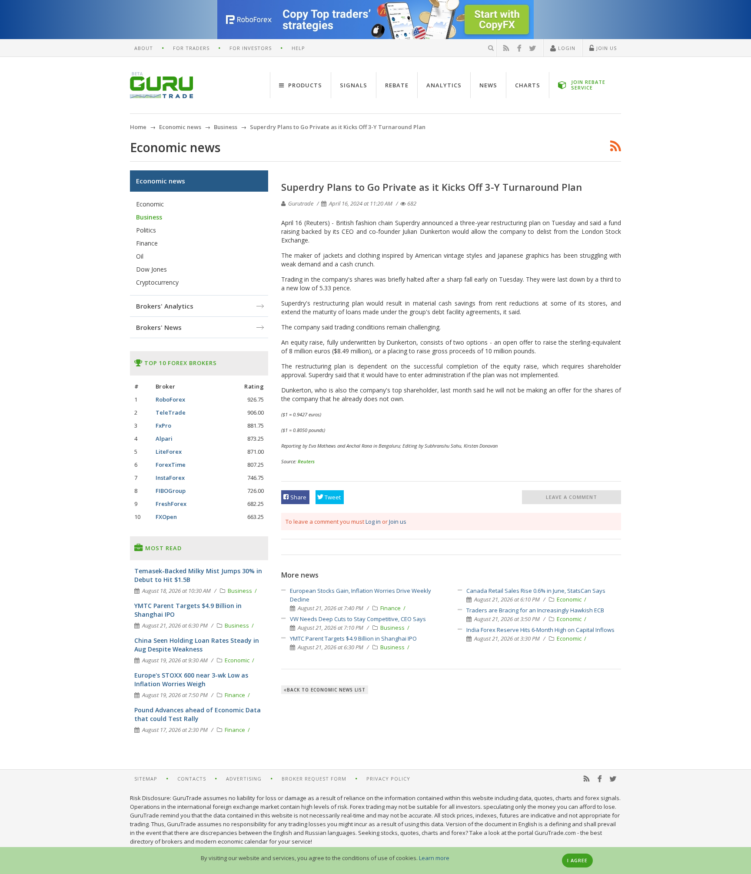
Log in (373, 521)
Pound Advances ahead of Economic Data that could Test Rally (197, 714)
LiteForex (169, 451)
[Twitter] (532, 48)
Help (298, 48)
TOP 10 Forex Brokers (180, 363)
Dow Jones (151, 269)
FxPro (163, 425)
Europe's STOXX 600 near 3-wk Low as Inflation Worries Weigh (191, 679)
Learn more (434, 858)
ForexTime (171, 465)
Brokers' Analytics (164, 306)
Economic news (160, 180)
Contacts (191, 778)
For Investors (250, 48)
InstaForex (170, 478)
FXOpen (166, 517)
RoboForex (170, 399)
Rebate (397, 85)
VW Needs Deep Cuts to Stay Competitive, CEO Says (358, 619)
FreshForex (171, 504)
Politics (146, 230)
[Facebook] (519, 48)
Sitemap (145, 778)
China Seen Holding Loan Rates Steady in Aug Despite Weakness (196, 644)
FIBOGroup (171, 491)
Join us (397, 521)
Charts (527, 85)
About (143, 48)
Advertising (244, 778)
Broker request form (314, 778)
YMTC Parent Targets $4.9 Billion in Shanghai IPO (353, 638)
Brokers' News (159, 327)
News (488, 85)
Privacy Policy (388, 778)
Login (565, 48)
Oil (139, 256)
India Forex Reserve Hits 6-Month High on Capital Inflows (540, 630)
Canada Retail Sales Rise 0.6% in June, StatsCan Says (535, 591)
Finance (391, 608)
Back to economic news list (326, 690)
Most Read (162, 548)
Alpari (164, 438)
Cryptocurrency (157, 282)
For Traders (191, 48)
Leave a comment (571, 497)
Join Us (606, 48)
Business (393, 627)
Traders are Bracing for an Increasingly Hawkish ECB (535, 610)
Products (304, 85)
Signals (353, 85)
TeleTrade (171, 412)
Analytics (444, 85)
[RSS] (506, 48)
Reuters (306, 461)
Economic (570, 599)
